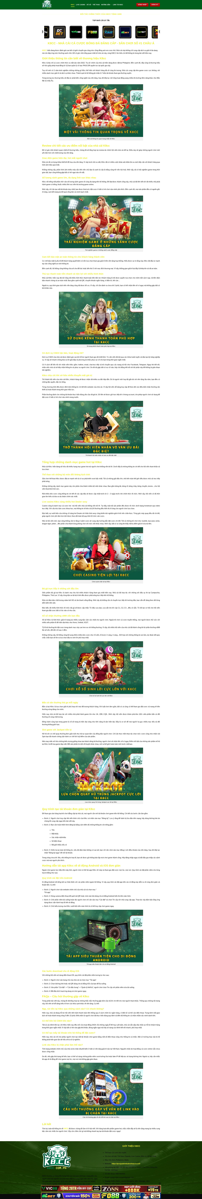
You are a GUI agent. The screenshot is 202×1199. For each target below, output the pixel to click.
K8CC (72, 4)
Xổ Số (89, 4)
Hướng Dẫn (105, 4)
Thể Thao (96, 4)
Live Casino (80, 4)
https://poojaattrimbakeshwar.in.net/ (126, 1164)
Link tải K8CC (118, 4)
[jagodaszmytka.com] (55, 4)
